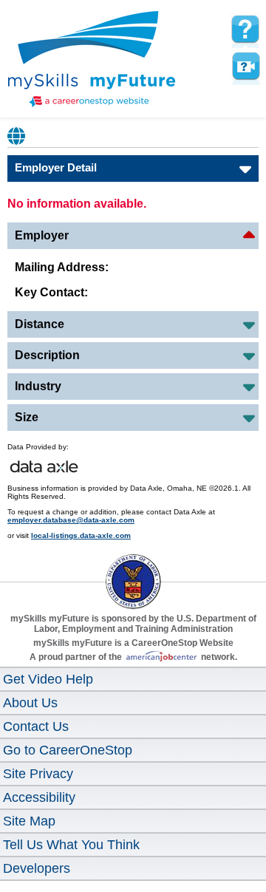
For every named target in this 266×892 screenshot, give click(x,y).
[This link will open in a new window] (133, 568)
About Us (30, 702)
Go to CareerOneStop (67, 750)
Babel (17, 136)
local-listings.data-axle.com (81, 535)
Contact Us (36, 726)
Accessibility (39, 797)
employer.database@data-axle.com (70, 520)
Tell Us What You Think (71, 844)
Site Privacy (38, 773)
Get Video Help (48, 679)
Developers (36, 868)
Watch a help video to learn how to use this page (245, 66)
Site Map (29, 821)
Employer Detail (56, 167)
